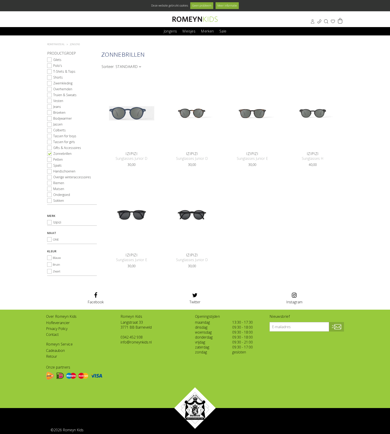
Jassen (58, 124)
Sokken (58, 200)
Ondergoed (61, 195)
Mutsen (58, 189)
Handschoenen (64, 171)
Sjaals (57, 165)
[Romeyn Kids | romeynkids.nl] (195, 19)
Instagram (294, 301)
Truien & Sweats (65, 95)
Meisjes (188, 31)
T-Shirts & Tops (64, 71)
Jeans (57, 106)
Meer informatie (227, 5)
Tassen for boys (64, 136)
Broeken (59, 112)
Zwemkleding (62, 83)
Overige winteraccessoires (72, 177)
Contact (52, 334)
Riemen (58, 183)
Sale (223, 31)
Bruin (56, 264)
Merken (207, 31)
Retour (51, 356)
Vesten (58, 101)
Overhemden (62, 89)
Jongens (170, 31)
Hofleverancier (58, 322)
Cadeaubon (55, 350)
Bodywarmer (62, 118)
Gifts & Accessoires (67, 148)
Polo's (57, 65)
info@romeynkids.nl (136, 342)
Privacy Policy (56, 328)
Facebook (96, 301)
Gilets (57, 60)
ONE (56, 239)
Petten (58, 159)
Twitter (194, 301)
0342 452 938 (132, 337)
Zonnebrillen (62, 153)
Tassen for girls (64, 142)
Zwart (56, 271)
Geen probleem (201, 5)
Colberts (59, 130)
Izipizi (57, 222)
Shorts (58, 77)
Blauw (57, 258)
